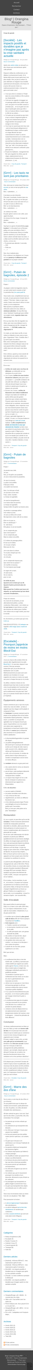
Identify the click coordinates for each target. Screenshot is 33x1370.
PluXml (17, 1362)
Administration (12, 1364)
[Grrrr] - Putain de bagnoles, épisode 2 (16, 273)
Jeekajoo (23, 624)
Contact (16, 9)
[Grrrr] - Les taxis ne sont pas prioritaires (16, 174)
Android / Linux (10, 1243)
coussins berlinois (14, 1214)
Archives (16, 13)
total (7, 1336)
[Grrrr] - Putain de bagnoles (15, 456)
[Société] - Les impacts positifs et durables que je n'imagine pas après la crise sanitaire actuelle (16, 48)
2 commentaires (12, 656)
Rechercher (16, 6)
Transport (23, 164)
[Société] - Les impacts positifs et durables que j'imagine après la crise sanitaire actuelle (16, 1282)
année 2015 (9, 1332)
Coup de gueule (16, 164)
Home (28, 1363)
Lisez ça (6, 621)
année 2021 (9, 1325)
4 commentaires (12, 463)
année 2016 (9, 1330)
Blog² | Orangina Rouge (16, 20)
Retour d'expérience (11, 1236)
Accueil (16, 2)
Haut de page (21, 1364)
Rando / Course (10, 1241)
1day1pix (29, 1367)
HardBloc (17, 921)
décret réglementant (13, 1203)
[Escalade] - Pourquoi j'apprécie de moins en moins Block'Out (16, 646)
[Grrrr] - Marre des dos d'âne (15, 1088)
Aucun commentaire (9, 61)
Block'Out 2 (7, 664)
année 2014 (9, 1334)
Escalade (14, 1078)
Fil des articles (9, 1342)
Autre (7, 1249)
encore (6, 187)
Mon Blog (29, 1365)
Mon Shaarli (29, 1366)
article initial (14, 65)
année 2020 (9, 1327)
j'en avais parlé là (19, 292)
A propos (29, 1369)
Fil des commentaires (12, 1345)
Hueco (16, 966)
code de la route (20, 420)
